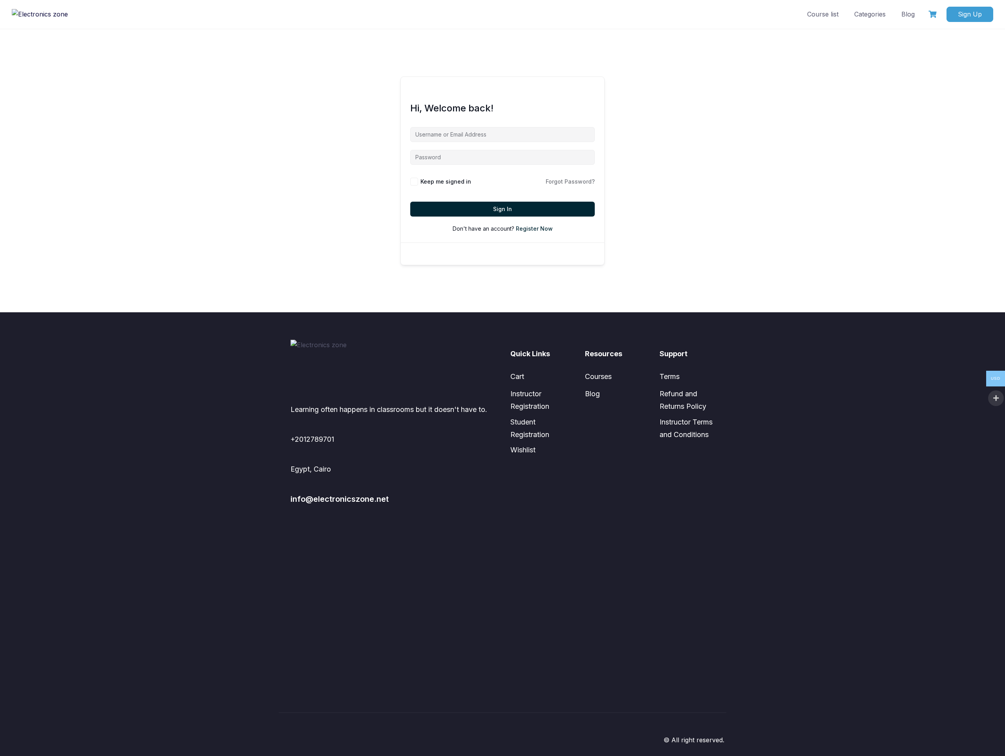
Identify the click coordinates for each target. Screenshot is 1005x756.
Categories (870, 14)
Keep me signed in (445, 181)
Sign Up (970, 14)
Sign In (502, 209)
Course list (823, 14)
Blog (908, 14)
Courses (598, 376)
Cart (517, 376)
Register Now (534, 228)
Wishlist (522, 450)
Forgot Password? (570, 181)
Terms (670, 376)
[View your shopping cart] (933, 14)
